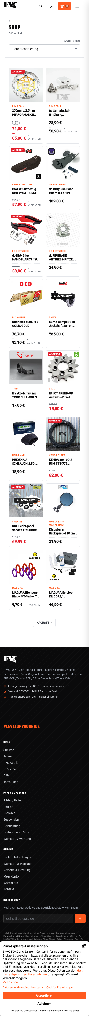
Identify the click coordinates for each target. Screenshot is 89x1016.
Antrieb (8, 807)
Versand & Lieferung (17, 870)
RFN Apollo (10, 762)
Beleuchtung (11, 826)
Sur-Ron (8, 750)
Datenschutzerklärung (13, 936)
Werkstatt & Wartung (17, 863)
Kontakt (8, 889)
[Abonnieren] (80, 918)
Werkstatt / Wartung (17, 838)
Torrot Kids (10, 782)
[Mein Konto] (51, 6)
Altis (6, 775)
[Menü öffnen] (77, 6)
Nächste (43, 622)
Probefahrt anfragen (17, 857)
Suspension (11, 819)
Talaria (8, 756)
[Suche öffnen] (41, 6)
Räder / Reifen (12, 800)
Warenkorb (10, 883)
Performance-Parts (16, 832)
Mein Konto (11, 876)
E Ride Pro (10, 769)
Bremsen (9, 813)
